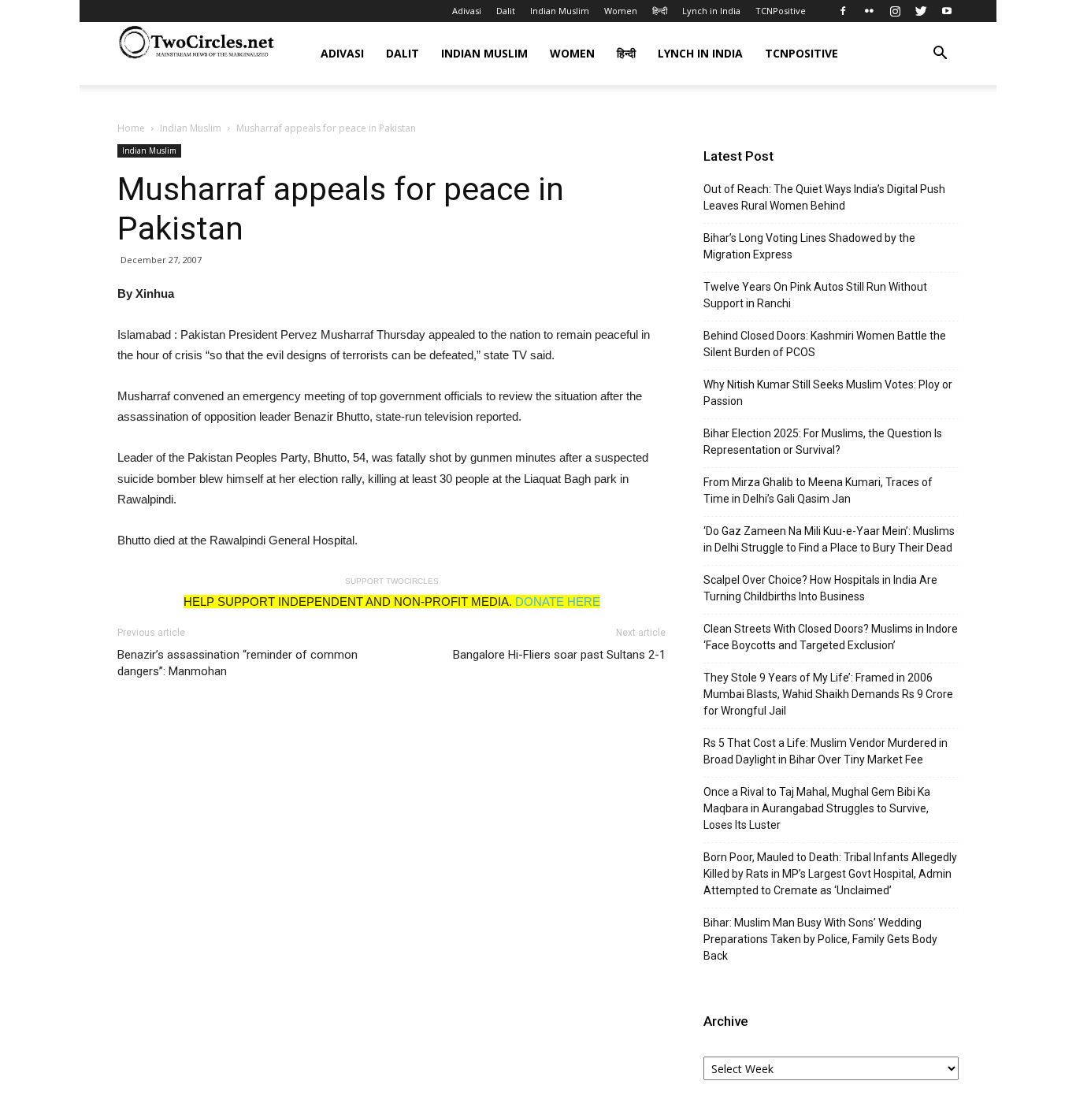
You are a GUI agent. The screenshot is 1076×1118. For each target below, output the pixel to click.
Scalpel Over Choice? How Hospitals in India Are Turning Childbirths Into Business (820, 588)
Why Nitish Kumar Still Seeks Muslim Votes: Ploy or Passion (827, 392)
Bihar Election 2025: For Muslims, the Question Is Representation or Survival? (822, 441)
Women (620, 11)
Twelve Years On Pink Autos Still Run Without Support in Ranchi (815, 295)
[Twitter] (921, 11)
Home (131, 128)
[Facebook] (843, 11)
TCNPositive (780, 11)
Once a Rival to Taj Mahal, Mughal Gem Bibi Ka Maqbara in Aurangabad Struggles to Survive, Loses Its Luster (816, 808)
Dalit (505, 11)
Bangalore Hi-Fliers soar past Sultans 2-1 (559, 655)
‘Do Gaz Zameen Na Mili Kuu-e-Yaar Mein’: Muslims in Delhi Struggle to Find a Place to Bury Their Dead (829, 539)
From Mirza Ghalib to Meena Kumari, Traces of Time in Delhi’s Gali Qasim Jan (818, 490)
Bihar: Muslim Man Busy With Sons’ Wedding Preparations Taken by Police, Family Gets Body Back (820, 939)
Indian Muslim (559, 11)
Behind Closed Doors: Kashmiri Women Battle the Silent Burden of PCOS (824, 343)
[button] (940, 54)
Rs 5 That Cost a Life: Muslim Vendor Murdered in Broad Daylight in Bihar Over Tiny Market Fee (825, 751)
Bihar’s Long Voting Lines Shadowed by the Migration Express (809, 246)
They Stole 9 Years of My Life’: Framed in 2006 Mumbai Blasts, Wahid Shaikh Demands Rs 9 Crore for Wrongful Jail (828, 694)
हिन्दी (659, 11)
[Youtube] (947, 11)
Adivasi (466, 11)
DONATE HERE (557, 601)
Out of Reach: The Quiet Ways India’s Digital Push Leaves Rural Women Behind (824, 197)
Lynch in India (711, 11)
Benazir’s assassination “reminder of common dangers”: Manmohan (237, 663)
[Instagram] (895, 11)
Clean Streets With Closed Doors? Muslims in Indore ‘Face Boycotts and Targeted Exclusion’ (830, 637)
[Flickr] (869, 11)
